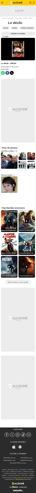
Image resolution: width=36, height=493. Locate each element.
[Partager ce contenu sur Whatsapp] (3, 73)
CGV (7, 471)
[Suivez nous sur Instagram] (18, 435)
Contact (4, 469)
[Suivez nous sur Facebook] (7, 435)
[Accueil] (16, 2)
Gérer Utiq (24, 475)
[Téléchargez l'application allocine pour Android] (21, 447)
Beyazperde (7, 460)
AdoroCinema (24, 460)
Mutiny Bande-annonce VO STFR (10, 276)
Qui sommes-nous (13, 469)
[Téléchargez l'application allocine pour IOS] (15, 447)
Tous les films (10, 18)
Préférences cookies (28, 471)
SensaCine (24, 458)
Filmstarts (7, 458)
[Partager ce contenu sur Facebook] (7, 73)
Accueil (4, 18)
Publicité (30, 469)
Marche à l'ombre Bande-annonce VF (10, 253)
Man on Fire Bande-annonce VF (10, 230)
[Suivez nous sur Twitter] (12, 435)
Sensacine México (16, 463)
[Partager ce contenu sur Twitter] (12, 73)
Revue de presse (23, 473)
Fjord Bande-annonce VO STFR (27, 253)
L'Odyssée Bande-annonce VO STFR (27, 276)
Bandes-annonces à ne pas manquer (18, 282)
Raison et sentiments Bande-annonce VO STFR (27, 230)
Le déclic (25, 18)
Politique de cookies (16, 471)
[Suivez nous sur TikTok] (23, 435)
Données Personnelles (10, 473)
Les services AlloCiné (14, 475)
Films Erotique (18, 18)
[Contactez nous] (29, 435)
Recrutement (22, 469)
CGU (3, 471)
